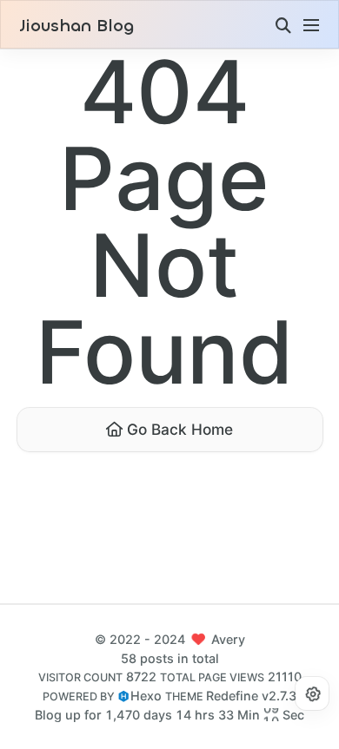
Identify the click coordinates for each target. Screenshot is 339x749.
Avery (228, 639)
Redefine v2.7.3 (251, 695)
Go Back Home (178, 429)
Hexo (146, 695)
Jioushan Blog (76, 26)
